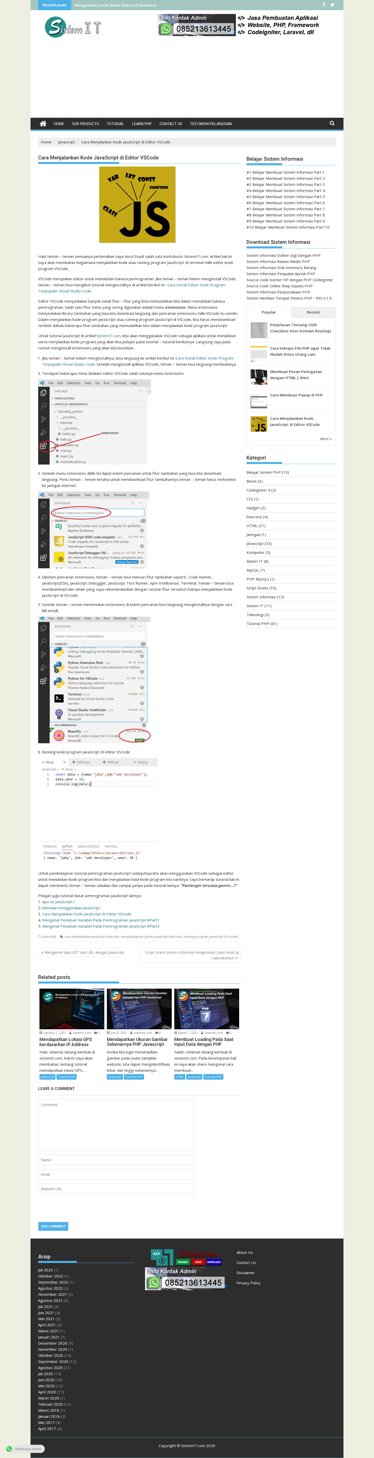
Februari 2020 (50, 1404)
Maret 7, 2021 (188, 1033)
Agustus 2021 (50, 1300)
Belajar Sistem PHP (264, 472)
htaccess (254, 516)
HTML (180, 1077)
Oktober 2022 (50, 1275)
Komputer (255, 552)
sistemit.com (81, 1033)
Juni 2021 (46, 1312)
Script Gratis (257, 587)
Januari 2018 (49, 1416)
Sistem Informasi (261, 596)
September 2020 (53, 1361)
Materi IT (255, 561)
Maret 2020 (48, 1398)
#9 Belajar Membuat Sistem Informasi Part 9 (286, 221)
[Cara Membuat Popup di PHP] (259, 407)
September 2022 (53, 1282)
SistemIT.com (109, 335)
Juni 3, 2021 (118, 1033)
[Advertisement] (187, 79)
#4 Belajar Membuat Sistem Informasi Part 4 (286, 190)
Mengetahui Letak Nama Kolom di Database (116, 5)
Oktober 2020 (50, 1355)
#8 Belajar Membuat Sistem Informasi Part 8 (286, 214)
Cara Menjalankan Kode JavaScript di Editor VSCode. (87, 913)
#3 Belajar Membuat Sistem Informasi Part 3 (286, 184)
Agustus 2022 (50, 1288)
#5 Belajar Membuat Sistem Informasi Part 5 (286, 196)
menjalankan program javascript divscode (151, 936)
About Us (245, 1252)
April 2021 (47, 1324)
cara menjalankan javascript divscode (92, 936)
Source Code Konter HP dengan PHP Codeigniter (290, 279)
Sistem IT (255, 605)
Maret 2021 (48, 1330)
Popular (269, 312)
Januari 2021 (49, 1337)
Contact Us (171, 124)
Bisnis (252, 481)
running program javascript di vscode (211, 936)
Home (59, 124)
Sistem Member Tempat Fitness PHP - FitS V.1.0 (289, 298)
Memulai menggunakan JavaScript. (71, 907)
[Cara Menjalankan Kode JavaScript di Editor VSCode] (259, 431)
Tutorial (115, 124)
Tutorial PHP (66, 1077)
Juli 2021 (45, 1306)
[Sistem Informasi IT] (43, 122)
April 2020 (47, 1391)
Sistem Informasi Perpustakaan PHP (278, 291)
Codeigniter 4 (258, 490)
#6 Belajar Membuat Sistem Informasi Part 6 (286, 202)
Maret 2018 (48, 1410)
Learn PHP (142, 124)
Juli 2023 (45, 1269)
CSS (250, 498)
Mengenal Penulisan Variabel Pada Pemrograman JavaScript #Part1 (101, 920)
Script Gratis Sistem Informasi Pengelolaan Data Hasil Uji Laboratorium (192, 955)
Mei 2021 (46, 1318)
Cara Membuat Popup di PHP (296, 394)
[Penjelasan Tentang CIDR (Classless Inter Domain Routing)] (259, 337)
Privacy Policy (249, 1282)
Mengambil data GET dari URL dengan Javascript (84, 952)
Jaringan (253, 534)
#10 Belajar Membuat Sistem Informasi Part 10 (288, 227)
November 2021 (52, 1294)
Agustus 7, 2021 (54, 1033)
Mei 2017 (46, 1422)
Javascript (49, 936)
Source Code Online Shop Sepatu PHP (280, 285)
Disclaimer (246, 1272)
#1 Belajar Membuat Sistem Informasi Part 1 (286, 172)
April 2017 (47, 1428)
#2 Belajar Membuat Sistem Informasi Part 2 (286, 178)
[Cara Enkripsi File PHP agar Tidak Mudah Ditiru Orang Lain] (259, 361)
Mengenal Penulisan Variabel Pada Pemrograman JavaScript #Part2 (101, 926)
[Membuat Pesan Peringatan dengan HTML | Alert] (259, 384)
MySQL (253, 570)
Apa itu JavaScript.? (58, 901)
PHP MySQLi (258, 579)
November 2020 (52, 1349)
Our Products (85, 124)
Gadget (253, 507)
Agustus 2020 (50, 1367)
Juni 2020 (46, 1379)
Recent (313, 312)
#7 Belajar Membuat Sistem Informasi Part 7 (286, 208)
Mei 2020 (46, 1385)
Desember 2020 (52, 1343)
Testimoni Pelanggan (211, 124)
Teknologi (255, 614)
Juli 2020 (45, 1373)
